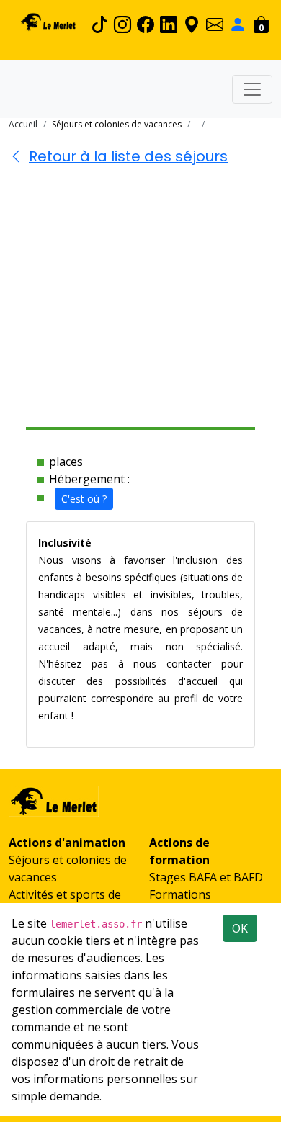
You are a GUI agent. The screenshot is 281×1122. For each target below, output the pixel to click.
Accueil (23, 124)
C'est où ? (84, 499)
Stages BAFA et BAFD (206, 877)
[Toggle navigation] (252, 89)
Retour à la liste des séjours (128, 156)
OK (240, 928)
